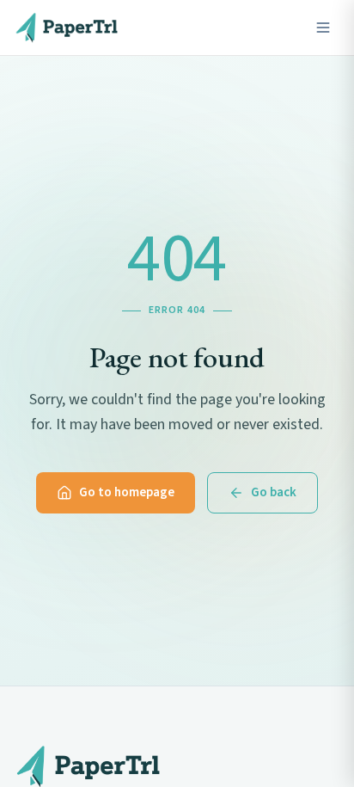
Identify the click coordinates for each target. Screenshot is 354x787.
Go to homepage (126, 492)
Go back (273, 492)
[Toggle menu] (323, 27)
